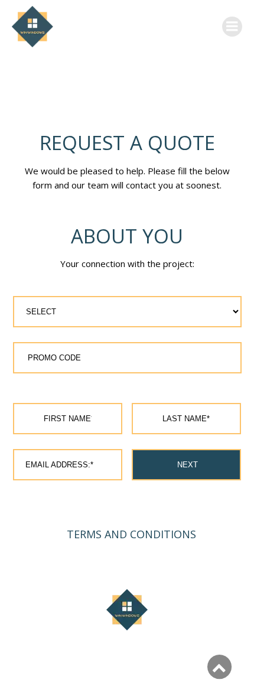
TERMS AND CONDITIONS (131, 534)
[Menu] (232, 27)
